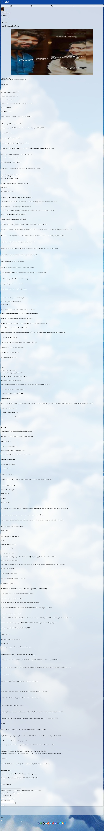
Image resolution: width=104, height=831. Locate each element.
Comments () (10, 798)
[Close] (1, 820)
